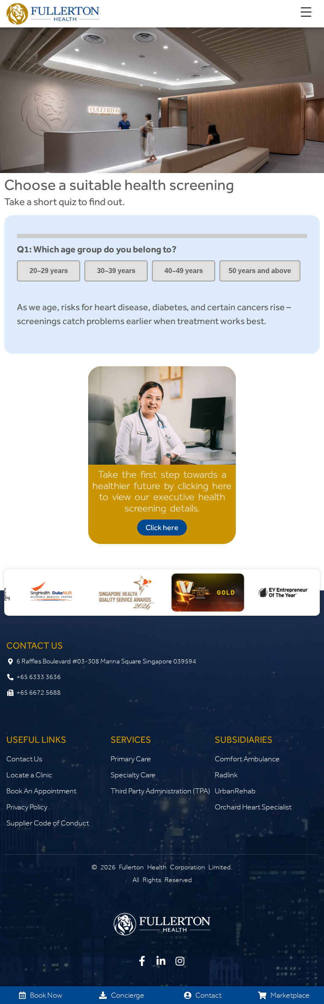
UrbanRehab (235, 791)
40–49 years (184, 270)
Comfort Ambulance (247, 759)
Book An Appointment (41, 791)
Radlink (226, 775)
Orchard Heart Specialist (253, 807)
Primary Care (131, 759)
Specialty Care (133, 775)
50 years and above (260, 270)
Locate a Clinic (29, 775)
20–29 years (49, 270)
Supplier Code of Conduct (47, 823)
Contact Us (24, 759)
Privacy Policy (26, 807)
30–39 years (116, 270)
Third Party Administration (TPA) (160, 791)
